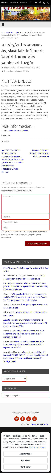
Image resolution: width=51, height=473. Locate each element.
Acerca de (23, 3)
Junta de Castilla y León (18, 130)
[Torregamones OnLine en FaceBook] (40, 2)
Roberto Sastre (10, 68)
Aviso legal (14, 3)
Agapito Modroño (10, 320)
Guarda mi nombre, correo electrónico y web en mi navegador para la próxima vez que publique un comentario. (24, 235)
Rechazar (25, 460)
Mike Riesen (8, 268)
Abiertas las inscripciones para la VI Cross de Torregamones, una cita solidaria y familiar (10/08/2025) (25, 286)
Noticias (9, 32)
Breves (18, 32)
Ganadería (13, 71)
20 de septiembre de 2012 (30, 68)
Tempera (34, 424)
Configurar (25, 467)
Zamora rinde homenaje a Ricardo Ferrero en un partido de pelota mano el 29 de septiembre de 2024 (25, 323)
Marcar (6, 141)
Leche (20, 71)
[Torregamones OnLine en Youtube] (36, 2)
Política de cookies (37, 447)
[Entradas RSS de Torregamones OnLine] (44, 2)
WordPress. (44, 424)
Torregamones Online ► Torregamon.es (25, 7)
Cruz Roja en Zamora (12, 283)
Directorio (4, 3)
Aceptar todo (25, 454)
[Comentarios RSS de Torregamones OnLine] (48, 2)
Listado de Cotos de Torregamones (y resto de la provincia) (39, 153)
